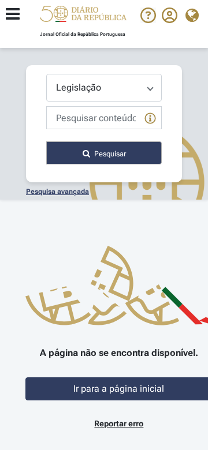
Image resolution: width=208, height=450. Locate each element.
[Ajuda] (148, 20)
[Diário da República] (83, 16)
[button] (83, 15)
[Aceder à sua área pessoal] (169, 20)
